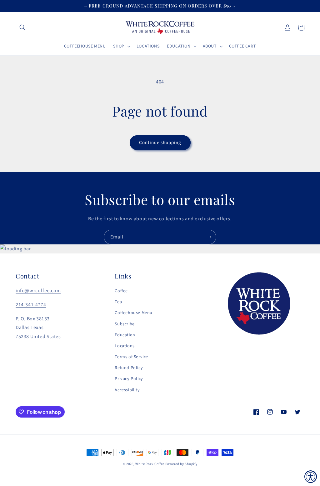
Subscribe (124, 324)
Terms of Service (131, 357)
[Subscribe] (209, 237)
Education (125, 335)
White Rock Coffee (149, 464)
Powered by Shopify (181, 464)
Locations (124, 346)
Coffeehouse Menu (133, 313)
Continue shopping (160, 142)
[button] (22, 27)
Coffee (121, 291)
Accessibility (127, 390)
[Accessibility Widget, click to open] (310, 476)
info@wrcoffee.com (38, 290)
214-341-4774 (31, 304)
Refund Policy (129, 368)
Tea (118, 302)
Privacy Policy (129, 379)
